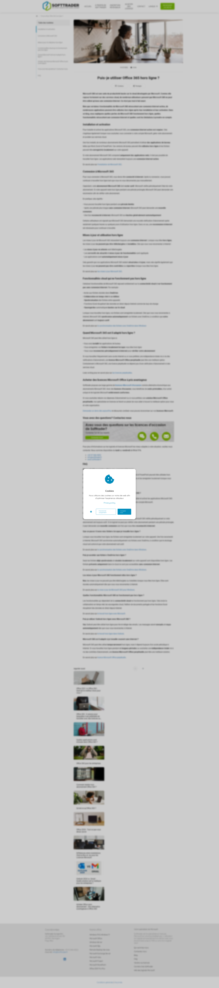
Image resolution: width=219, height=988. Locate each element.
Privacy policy (109, 503)
